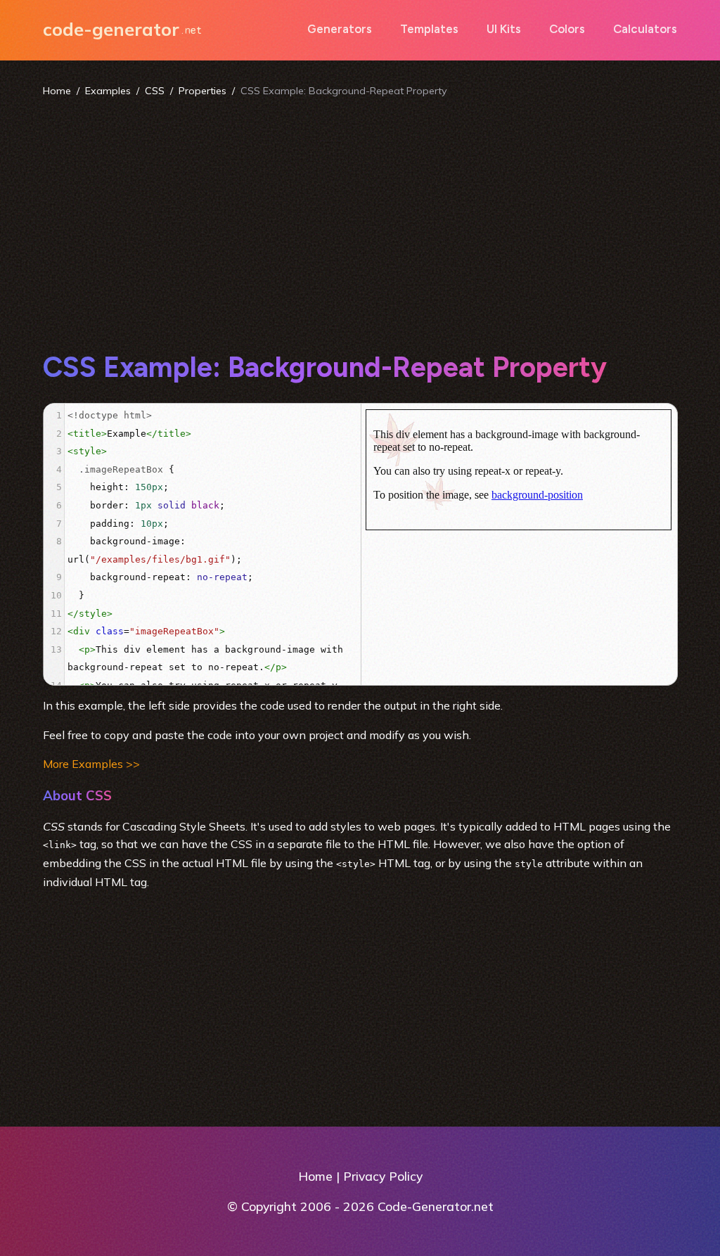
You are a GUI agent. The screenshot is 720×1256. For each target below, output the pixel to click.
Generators (339, 29)
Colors (567, 29)
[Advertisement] (360, 223)
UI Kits (504, 29)
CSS (155, 90)
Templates (429, 29)
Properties (202, 90)
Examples (108, 90)
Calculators (645, 29)
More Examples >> (91, 764)
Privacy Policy (383, 1176)
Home (57, 90)
